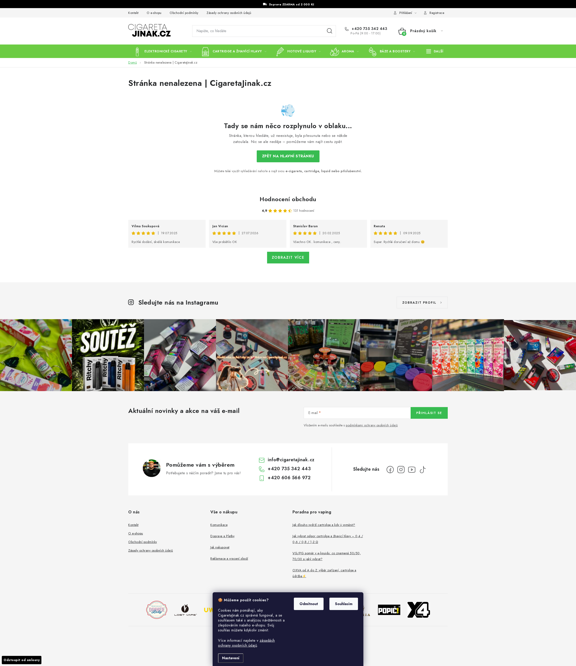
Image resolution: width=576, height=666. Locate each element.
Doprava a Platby (222, 536)
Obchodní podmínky (184, 13)
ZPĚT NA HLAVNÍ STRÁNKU (288, 156)
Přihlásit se (429, 413)
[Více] (435, 51)
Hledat (329, 31)
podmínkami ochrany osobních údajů (372, 425)
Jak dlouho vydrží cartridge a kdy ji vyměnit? (323, 525)
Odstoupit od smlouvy (22, 660)
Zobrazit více (288, 257)
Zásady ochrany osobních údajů (229, 13)
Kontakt (133, 13)
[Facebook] (390, 469)
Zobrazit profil (419, 302)
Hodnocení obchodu (288, 199)
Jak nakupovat (220, 547)
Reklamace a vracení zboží (229, 558)
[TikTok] (422, 469)
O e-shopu (154, 13)
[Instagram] (401, 469)
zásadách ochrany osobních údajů (246, 643)
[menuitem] (162, 51)
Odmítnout (308, 603)
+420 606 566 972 (289, 477)
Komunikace (218, 525)
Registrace (437, 13)
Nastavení (230, 658)
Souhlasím (343, 603)
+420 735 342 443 (369, 29)
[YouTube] (411, 469)
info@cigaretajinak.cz (291, 460)
